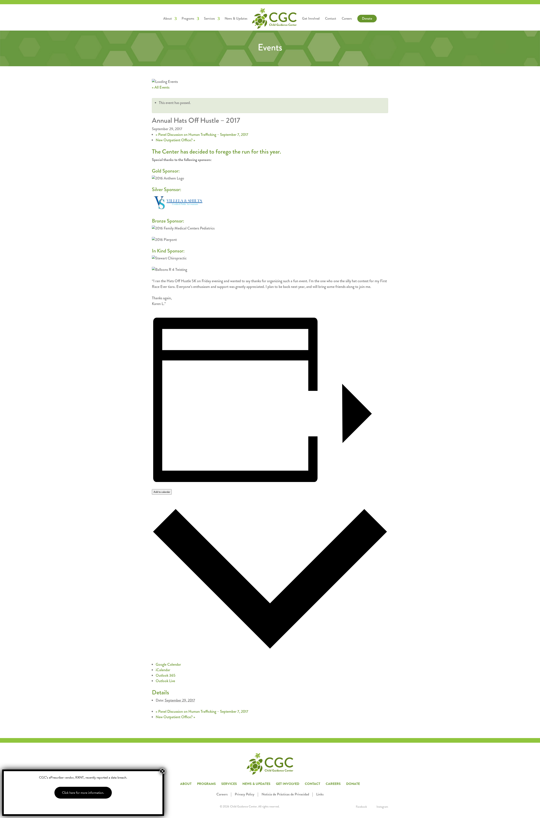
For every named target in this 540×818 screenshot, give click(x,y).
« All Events (160, 87)
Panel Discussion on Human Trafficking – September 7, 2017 (202, 134)
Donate (367, 18)
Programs (188, 19)
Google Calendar (168, 664)
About (167, 19)
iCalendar (163, 670)
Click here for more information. (83, 792)
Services (209, 19)
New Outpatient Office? (175, 140)
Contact (330, 19)
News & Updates (236, 19)
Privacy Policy (244, 794)
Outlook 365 (166, 675)
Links (320, 794)
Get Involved (311, 19)
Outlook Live (165, 681)
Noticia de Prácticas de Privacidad (285, 794)
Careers (347, 19)
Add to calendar (162, 492)
